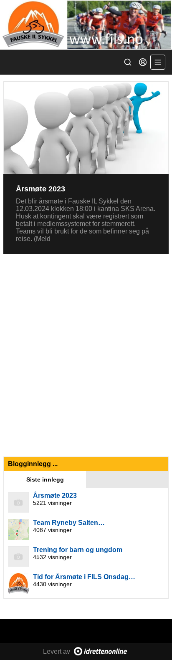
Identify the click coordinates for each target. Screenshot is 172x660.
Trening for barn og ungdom (77, 549)
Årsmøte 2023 (40, 189)
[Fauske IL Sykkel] (86, 25)
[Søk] (127, 62)
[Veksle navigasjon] (157, 62)
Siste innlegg (45, 479)
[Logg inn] (142, 62)
